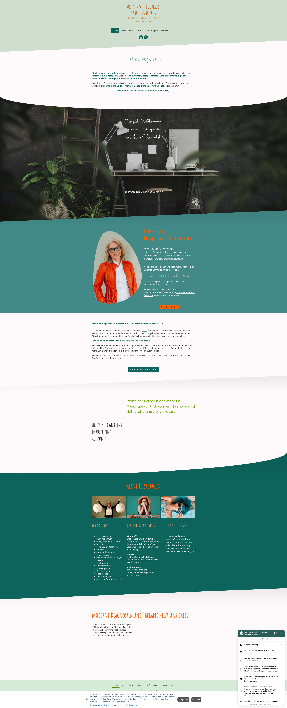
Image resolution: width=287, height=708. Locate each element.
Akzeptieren (183, 699)
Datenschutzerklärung (99, 705)
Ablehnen (196, 699)
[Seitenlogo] (143, 25)
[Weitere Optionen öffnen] (172, 31)
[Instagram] (141, 37)
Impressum (117, 705)
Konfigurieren (131, 705)
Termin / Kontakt (169, 307)
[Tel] (146, 37)
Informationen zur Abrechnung (143, 369)
